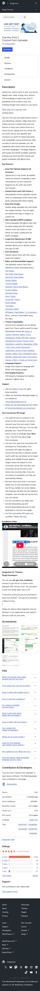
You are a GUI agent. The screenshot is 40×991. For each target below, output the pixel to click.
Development (9, 74)
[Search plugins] (25, 17)
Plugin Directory (7, 10)
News (4, 908)
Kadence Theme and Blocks (16, 287)
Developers (6, 930)
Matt (5, 945)
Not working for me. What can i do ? (16, 752)
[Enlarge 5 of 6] (35, 635)
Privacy (5, 916)
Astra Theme (10, 296)
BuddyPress (8, 952)
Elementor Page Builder (14, 277)
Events (24, 927)
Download (7, 49)
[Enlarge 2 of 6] (16, 641)
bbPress (6, 948)
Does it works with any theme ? (14, 722)
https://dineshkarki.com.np (15, 402)
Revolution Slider (11, 309)
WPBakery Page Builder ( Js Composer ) (21, 312)
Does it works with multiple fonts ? (15, 692)
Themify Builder (11, 284)
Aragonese (11, 962)
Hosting (5, 912)
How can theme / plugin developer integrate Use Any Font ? (15, 759)
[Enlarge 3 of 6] (16, 658)
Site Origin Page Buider (14, 274)
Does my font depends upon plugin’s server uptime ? (13, 744)
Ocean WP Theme (12, 299)
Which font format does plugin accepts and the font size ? (14, 678)
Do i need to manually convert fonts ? (10, 706)
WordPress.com (9, 941)
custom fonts (22, 824)
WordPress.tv (8, 934)
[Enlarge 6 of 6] (35, 640)
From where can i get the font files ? (16, 686)
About (4, 905)
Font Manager (32, 824)
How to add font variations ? (13, 699)
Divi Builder (9, 271)
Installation (8, 69)
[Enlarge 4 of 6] (35, 628)
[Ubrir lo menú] (36, 3)
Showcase (25, 905)
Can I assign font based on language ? (10, 729)
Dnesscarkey (10, 44)
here (24, 427)
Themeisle (9, 306)
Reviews (7, 63)
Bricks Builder (10, 303)
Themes (24, 908)
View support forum (9, 891)
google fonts (33, 829)
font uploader (23, 829)
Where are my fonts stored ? (13, 737)
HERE (8, 110)
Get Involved (26, 923)
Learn (4, 923)
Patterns (24, 916)
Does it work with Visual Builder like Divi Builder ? (11, 714)
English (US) (33, 820)
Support (7, 80)
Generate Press (11, 293)
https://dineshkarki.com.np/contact (21, 408)
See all (35, 876)
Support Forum (18, 389)
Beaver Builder (11, 280)
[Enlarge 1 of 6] (16, 628)
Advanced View (8, 839)
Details (7, 57)
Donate (25, 930)
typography (33, 833)
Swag (24, 934)
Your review (6, 876)
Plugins (24, 912)
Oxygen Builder (11, 290)
